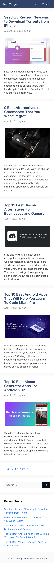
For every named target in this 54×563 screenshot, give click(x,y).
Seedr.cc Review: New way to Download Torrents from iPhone (26, 21)
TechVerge (10, 4)
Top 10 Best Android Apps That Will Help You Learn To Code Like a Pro (26, 298)
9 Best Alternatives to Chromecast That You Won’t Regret (22, 112)
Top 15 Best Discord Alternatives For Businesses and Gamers (24, 209)
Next (24, 468)
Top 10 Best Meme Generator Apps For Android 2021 (20, 386)
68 (16, 468)
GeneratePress (42, 558)
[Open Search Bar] (36, 4)
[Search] (46, 485)
